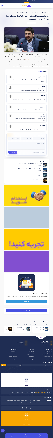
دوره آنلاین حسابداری (13, 358)
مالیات (16, 59)
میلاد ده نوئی (42, 106)
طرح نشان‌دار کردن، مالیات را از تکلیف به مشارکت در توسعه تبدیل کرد (30, 168)
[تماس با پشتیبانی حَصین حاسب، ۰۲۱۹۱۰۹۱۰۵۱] (3, 430)
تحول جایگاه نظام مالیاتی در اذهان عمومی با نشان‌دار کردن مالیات (30, 174)
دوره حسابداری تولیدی (48, 358)
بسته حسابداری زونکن (13, 351)
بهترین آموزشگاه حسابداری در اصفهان (40, 392)
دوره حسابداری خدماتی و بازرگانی (47, 354)
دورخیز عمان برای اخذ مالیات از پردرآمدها (35, 179)
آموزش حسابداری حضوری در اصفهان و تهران (7, 430)
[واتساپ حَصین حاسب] (26, 408)
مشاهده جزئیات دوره (26, 301)
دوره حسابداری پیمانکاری (48, 356)
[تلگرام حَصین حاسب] (30, 408)
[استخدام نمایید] (26, 217)
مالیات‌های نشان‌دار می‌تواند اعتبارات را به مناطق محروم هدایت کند (30, 163)
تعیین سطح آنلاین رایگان (25, 310)
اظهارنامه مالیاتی (27, 59)
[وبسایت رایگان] (26, 261)
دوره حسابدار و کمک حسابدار (47, 353)
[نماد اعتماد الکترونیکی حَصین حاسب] (26, 375)
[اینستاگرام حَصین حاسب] (22, 408)
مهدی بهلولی (42, 76)
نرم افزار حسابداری (31, 351)
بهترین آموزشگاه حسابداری (44, 429)
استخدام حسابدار (31, 356)
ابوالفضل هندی (42, 125)
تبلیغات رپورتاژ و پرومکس (30, 358)
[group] (26, 329)
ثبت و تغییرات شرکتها (30, 354)
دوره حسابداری (32, 353)
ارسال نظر (14, 152)
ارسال (3, 365)
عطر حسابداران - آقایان (13, 354)
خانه (48, 12)
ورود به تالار (27, 2)
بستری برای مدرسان (31, 359)
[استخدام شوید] (26, 195)
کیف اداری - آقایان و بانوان (12, 356)
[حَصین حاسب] (26, 7)
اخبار (45, 12)
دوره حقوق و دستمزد (48, 351)
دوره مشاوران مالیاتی (48, 359)
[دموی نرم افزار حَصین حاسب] (26, 239)
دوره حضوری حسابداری (13, 353)
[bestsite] (26, 384)
